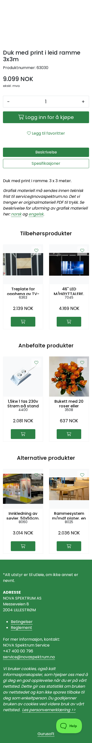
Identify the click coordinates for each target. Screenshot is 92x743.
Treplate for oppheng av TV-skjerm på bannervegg (23, 291)
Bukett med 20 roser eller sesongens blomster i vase (69, 403)
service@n (13, 657)
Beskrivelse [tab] (46, 152)
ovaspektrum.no (39, 657)
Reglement (21, 627)
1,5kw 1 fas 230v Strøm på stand (23, 403)
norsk (16, 214)
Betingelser (22, 622)
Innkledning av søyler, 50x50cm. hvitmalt (22, 515)
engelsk (35, 214)
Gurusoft (46, 734)
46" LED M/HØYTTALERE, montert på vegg (69, 291)
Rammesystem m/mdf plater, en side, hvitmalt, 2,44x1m (69, 515)
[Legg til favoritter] (36, 250)
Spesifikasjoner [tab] (46, 163)
